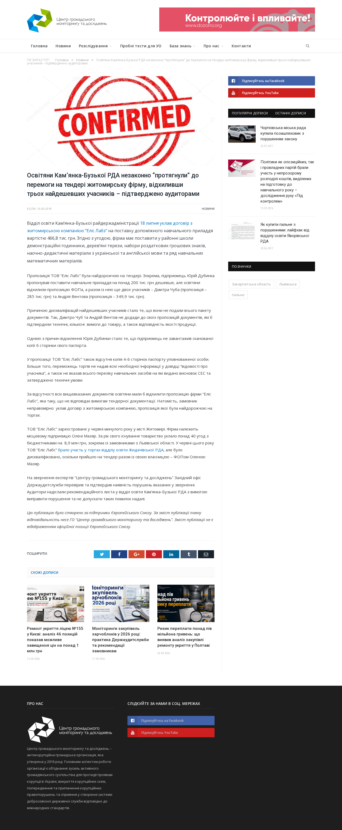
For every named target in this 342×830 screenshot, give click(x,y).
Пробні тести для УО (141, 45)
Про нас (211, 45)
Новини (63, 45)
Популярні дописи (250, 113)
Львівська (288, 284)
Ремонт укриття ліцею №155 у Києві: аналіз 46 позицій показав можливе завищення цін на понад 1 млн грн (55, 639)
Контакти (241, 45)
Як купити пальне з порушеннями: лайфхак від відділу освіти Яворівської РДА (285, 233)
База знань (180, 45)
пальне (238, 294)
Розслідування (93, 45)
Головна (39, 45)
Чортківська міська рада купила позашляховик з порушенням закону (283, 133)
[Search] (307, 46)
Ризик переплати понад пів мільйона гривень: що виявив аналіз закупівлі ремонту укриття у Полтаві (184, 637)
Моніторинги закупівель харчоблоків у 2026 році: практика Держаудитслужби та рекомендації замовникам (120, 639)
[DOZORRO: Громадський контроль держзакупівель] (237, 30)
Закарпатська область (251, 284)
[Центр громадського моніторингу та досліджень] (67, 19)
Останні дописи (290, 113)
